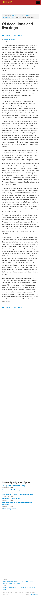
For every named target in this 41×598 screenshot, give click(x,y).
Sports (26, 581)
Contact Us (5, 589)
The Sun (5, 587)
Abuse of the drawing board (11, 498)
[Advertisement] (20, 395)
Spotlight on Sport (8, 17)
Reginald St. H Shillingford (10, 39)
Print (20, 35)
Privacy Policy (12, 587)
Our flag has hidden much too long (13, 486)
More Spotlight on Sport (10, 509)
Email (14, 35)
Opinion (20, 15)
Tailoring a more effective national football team (17, 494)
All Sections (17, 583)
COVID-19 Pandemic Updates (10, 581)
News (21, 581)
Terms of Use (31, 587)
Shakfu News (34, 594)
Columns (27, 15)
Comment (7, 35)
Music (31, 581)
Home (14, 15)
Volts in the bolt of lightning (11, 490)
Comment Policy (22, 587)
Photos (10, 583)
